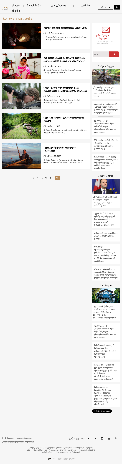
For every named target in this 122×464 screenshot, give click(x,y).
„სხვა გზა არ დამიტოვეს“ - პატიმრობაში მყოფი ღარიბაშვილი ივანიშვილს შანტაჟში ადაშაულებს (106, 108)
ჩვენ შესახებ (7, 438)
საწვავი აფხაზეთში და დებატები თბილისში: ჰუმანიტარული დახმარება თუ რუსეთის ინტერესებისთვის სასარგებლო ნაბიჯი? (105, 372)
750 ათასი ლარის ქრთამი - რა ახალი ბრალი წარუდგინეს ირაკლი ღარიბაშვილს (106, 144)
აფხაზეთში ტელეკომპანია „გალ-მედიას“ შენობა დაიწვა (105, 235)
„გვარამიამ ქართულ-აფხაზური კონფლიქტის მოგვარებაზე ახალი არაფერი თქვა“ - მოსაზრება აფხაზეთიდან (105, 219)
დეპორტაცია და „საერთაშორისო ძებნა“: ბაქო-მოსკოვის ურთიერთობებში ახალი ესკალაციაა (105, 126)
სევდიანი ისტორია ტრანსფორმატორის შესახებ (63, 119)
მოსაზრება (34, 5)
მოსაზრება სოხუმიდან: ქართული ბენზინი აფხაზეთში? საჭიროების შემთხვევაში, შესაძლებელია (105, 351)
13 (46, 178)
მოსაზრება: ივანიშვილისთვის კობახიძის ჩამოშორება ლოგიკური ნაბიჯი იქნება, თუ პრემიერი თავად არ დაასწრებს (105, 254)
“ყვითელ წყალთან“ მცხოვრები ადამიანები (59, 149)
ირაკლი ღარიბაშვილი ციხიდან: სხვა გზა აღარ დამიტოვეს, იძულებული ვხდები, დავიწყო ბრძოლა (106, 273)
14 (51, 178)
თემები (85, 5)
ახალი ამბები (16, 8)
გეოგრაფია (58, 5)
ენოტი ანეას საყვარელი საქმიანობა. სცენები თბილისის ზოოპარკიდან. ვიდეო (104, 92)
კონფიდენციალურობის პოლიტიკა (18, 441)
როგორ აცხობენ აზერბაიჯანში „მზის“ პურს (65, 27)
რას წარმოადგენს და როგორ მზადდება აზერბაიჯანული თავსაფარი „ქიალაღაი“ (64, 59)
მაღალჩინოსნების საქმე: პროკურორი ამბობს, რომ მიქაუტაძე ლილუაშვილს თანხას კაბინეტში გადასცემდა (105, 162)
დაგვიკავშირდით (24, 438)
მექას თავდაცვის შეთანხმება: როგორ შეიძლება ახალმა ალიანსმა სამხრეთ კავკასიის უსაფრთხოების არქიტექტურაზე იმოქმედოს (105, 395)
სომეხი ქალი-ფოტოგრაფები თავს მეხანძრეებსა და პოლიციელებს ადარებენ (65, 89)
